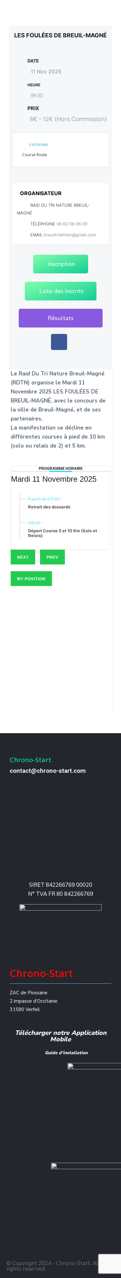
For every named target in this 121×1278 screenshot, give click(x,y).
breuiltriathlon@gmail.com (70, 234)
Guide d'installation (66, 1053)
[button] (61, 318)
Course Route (34, 154)
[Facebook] (59, 342)
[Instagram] (61, 1249)
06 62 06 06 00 (71, 223)
